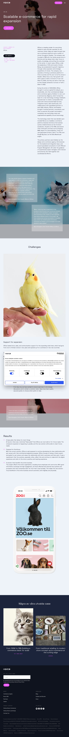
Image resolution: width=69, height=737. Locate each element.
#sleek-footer (11, 719)
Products (5, 719)
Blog (37, 693)
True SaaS (5, 723)
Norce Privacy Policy (19, 682)
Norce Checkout (54, 719)
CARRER (20, 732)
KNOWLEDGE (51, 728)
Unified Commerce (27, 726)
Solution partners (7, 728)
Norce (4, 691)
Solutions (25, 723)
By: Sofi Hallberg (9, 60)
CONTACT (5, 732)
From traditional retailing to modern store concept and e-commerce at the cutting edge (50, 650)
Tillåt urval (34, 382)
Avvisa (15, 382)
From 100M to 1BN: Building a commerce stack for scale (18, 649)
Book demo (9, 28)
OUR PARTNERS (56, 726)
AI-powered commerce (55, 721)
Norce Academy (12, 730)
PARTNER (24, 728)
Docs (37, 699)
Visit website (8, 55)
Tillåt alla (54, 382)
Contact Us (6, 713)
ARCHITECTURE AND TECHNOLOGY (18, 721)
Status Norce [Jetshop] (9, 710)
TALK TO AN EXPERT (18, 719)
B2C (59, 723)
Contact (61, 730)
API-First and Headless (43, 721)
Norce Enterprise (7, 721)
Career (5, 701)
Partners (5, 699)
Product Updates (42, 730)
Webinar (5, 730)
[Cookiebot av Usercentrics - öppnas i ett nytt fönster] (58, 354)
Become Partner (30, 728)
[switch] (27, 373)
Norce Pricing (46, 719)
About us (16, 732)
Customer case (44, 726)
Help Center (52, 730)
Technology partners (17, 728)
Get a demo (58, 2)
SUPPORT (48, 730)
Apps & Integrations (32, 730)
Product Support (8, 705)
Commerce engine (7, 693)
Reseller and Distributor (8, 726)
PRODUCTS (25, 719)
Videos (55, 728)
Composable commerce (31, 721)
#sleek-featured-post (18, 723)
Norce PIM (5, 696)
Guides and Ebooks (41, 696)
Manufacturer (18, 726)
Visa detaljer (58, 378)
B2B (56, 723)
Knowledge (38, 691)
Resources (45, 728)
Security (11, 723)
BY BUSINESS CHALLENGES (49, 723)
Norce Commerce (31, 719)
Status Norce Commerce (9, 708)
